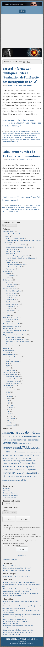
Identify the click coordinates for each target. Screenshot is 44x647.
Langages (9, 396)
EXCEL (8, 392)
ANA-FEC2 (9, 387)
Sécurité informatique (12, 383)
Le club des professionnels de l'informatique (17, 617)
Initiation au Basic (11, 249)
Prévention (12, 139)
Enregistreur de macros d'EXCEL (16, 245)
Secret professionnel (12, 346)
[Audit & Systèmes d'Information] (22, 5)
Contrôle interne (8, 313)
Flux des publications (10, 493)
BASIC (10, 398)
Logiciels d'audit (11, 425)
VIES (38, 139)
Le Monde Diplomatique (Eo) (12, 623)
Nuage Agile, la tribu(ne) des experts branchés (18, 630)
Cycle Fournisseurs (11, 302)
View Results (22, 555)
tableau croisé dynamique (23, 476)
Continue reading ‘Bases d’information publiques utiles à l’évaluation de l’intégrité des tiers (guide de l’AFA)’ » (21, 123)
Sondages (9, 278)
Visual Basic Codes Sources (11, 634)
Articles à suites (8, 232)
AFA (36, 131)
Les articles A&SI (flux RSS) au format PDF (16, 570)
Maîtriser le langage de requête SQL (17, 256)
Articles (8, 282)
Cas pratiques (10, 275)
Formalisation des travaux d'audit (16, 339)
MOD (16, 209)
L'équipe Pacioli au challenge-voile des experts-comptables (21, 615)
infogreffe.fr (29, 207)
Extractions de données (13, 377)
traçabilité (13, 480)
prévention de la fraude (13, 466)
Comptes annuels (11, 293)
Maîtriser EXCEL (11, 253)
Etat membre (11, 207)
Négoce (8, 366)
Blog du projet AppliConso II (11, 566)
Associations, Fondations (13, 357)
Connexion (6, 491)
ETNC (30, 135)
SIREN (28, 209)
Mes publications (8, 328)
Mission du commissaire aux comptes (18, 341)
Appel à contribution (12, 319)
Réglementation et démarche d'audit (20, 131)
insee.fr (35, 207)
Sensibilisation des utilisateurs (13, 470)
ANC (38, 433)
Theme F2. (30, 643)
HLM (7, 363)
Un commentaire (13, 211)
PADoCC (13, 461)
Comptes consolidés (12, 295)
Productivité (6, 463)
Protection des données (13, 381)
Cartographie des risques (28, 133)
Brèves (12, 205)
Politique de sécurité (28, 461)
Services (8, 368)
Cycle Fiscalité (18, 205)
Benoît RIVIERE (12, 85)
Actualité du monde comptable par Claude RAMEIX (19, 582)
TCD (33, 476)
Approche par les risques (13, 337)
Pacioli (8, 352)
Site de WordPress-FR (9, 497)
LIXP (9, 409)
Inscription (6, 488)
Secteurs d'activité (9, 355)
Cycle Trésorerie (11, 311)
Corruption (10, 135)
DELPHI (10, 405)
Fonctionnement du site (10, 317)
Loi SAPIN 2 (12, 137)
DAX (9, 403)
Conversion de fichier (25, 443)
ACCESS (5, 433)
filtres (19, 455)
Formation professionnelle (11, 324)
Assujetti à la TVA (32, 205)
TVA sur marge (10, 269)
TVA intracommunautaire (29, 139)
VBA (9, 423)
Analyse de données (23, 432)
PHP (24, 209)
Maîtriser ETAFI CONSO (13, 251)
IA (38, 455)
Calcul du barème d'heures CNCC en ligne (16, 576)
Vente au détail (10, 370)
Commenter (15, 141)
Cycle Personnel (10, 306)
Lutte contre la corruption (23, 137)
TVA (38, 209)
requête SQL (31, 466)
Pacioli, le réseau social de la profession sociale (18, 632)
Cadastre (17, 133)
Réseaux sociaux (8, 350)
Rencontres (6, 348)
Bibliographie (7, 280)
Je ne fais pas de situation (12, 545)
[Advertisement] (22, 32)
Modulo (20, 209)
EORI (26, 135)
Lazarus (10, 407)
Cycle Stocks (9, 308)
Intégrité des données (12, 379)
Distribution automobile (13, 361)
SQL (9, 420)
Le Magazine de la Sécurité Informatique (16, 621)
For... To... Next (25, 455)
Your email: (6, 510)
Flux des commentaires (10, 495)
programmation (15, 463)
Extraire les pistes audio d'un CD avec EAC (19, 247)
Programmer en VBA (12, 262)
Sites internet (10, 286)
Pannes (8, 322)
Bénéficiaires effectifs (8, 133)
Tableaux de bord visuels (13, 267)
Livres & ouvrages (11, 284)
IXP (7, 394)
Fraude (8, 315)
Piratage (18, 461)
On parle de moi (8, 333)
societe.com (19, 139)
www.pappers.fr (6, 141)
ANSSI (4, 437)
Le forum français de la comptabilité (14, 619)
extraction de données (21, 452)
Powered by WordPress (18, 643)
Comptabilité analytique (13, 291)
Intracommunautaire (8, 209)
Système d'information (10, 372)
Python (10, 416)
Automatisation (29, 436)
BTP (7, 359)
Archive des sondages (10, 560)
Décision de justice (19, 135)
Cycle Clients (10, 297)
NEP (7, 344)
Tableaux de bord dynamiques (15, 264)
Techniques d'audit (9, 385)
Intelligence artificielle (9, 458)
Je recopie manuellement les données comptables (20, 534)
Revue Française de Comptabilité (16, 330)
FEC (31, 451)
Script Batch (12, 418)
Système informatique (10, 374)
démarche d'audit (11, 447)
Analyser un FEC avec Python (15, 238)
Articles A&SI (7, 271)
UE (3, 211)
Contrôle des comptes (10, 289)
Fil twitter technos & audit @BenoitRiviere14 (17, 568)
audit (8, 437)
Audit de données (11, 390)
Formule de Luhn (20, 207)
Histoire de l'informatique (11, 326)
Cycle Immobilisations (13, 304)
